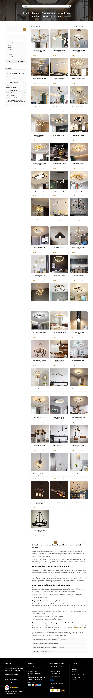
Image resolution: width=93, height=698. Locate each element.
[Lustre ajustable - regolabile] (79, 152)
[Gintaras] (6, 58)
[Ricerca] (24, 29)
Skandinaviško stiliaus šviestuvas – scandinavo (78, 107)
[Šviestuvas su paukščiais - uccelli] (59, 320)
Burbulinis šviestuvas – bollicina (59, 191)
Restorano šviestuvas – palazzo (59, 445)
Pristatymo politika (33, 669)
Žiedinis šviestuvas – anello (39, 247)
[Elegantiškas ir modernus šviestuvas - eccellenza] (59, 405)
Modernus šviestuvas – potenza (78, 78)
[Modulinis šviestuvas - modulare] (59, 152)
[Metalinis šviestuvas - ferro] (79, 292)
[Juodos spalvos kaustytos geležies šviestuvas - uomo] (79, 434)
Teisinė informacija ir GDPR (35, 679)
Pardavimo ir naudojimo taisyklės (36, 677)
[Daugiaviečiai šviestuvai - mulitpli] (79, 490)
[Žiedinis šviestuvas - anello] (40, 235)
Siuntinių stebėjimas (83, 1)
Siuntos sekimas (54, 669)
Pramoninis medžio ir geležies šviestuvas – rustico (40, 503)
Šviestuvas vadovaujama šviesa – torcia (78, 389)
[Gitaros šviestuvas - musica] (59, 490)
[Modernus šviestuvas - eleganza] (40, 320)
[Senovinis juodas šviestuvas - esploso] (79, 207)
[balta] (6, 50)
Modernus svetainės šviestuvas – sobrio (59, 474)
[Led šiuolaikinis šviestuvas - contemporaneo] (40, 123)
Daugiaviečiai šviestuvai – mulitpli (78, 502)
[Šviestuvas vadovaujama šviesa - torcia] (79, 377)
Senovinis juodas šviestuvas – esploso (78, 219)
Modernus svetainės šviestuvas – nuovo (78, 276)
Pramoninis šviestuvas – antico (59, 247)
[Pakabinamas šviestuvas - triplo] (40, 67)
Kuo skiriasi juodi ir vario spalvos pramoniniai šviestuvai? (45, 643)
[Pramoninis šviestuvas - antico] (59, 235)
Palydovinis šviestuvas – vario (39, 417)
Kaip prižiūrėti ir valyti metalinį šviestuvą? (42, 651)
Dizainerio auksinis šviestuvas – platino (78, 248)
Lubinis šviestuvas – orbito (78, 135)
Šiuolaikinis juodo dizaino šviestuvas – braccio (59, 361)
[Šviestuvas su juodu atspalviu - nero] (40, 434)
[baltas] (6, 52)
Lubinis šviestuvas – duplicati (39, 191)
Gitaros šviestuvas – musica (59, 502)
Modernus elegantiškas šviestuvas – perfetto (39, 474)
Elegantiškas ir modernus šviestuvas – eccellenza (59, 418)
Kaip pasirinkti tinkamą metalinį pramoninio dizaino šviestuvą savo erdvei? (49, 639)
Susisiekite (75, 1)
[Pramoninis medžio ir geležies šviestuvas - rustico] (40, 490)
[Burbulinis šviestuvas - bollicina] (59, 180)
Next (85, 542)
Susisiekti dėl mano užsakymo (12, 679)
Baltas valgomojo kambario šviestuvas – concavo (59, 79)
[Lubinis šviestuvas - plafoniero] (59, 123)
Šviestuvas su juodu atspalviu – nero (40, 446)
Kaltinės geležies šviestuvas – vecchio (39, 531)
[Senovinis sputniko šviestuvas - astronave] (40, 38)
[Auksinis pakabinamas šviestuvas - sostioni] (59, 38)
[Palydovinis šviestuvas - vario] (40, 405)
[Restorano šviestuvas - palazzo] (59, 434)
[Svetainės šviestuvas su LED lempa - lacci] (40, 152)
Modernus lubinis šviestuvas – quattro (59, 304)
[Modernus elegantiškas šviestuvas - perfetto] (40, 462)
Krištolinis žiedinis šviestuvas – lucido (40, 304)
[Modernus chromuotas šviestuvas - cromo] (79, 349)
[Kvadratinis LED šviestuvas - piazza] (79, 405)
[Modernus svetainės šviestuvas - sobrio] (59, 462)
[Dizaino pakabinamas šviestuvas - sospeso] (79, 38)
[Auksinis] (6, 49)
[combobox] (45, 6)
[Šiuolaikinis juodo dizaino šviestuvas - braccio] (59, 349)
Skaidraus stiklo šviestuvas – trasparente (39, 107)
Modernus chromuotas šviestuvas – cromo (79, 361)
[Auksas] (6, 45)
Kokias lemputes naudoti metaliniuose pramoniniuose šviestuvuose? (48, 647)
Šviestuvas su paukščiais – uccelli (59, 332)
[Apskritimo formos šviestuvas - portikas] (40, 264)
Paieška (8, 27)
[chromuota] (6, 56)
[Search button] (69, 6)
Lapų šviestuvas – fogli (78, 191)
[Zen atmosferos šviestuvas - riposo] (79, 320)
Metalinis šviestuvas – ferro (78, 304)
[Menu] (87, 6)
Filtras (11, 61)
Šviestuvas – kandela (59, 388)
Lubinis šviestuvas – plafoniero (59, 135)
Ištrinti (20, 61)
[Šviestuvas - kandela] (59, 377)
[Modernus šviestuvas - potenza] (79, 67)
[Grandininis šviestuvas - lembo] (79, 462)
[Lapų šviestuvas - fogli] (79, 180)
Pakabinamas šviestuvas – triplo (39, 78)
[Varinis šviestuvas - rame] (40, 377)
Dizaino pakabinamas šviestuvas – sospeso (78, 51)
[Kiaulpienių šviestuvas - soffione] (40, 207)
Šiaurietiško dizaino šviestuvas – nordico (59, 107)
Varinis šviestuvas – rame (40, 388)
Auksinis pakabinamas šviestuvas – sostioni (59, 51)
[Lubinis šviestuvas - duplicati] (40, 180)
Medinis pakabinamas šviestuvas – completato (39, 361)
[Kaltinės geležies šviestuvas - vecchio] (40, 519)
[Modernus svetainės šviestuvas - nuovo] (79, 264)
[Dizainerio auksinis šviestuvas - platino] (79, 235)
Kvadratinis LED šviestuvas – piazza (78, 417)
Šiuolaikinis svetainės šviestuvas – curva (59, 219)
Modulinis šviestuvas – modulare (59, 163)
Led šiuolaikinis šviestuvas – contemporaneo (39, 136)
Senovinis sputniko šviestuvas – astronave (39, 51)
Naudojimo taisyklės (55, 671)
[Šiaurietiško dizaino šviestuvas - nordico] (59, 95)
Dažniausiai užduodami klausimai (58, 666)
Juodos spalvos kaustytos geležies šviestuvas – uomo (78, 446)
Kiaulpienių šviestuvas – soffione (39, 219)
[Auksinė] (6, 47)
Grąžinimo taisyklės (55, 673)
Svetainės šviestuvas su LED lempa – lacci (39, 164)
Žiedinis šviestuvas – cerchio (59, 275)
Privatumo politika (32, 671)
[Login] (82, 6)
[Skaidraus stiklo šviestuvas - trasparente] (40, 95)
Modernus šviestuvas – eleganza (39, 332)
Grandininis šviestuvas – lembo (79, 473)
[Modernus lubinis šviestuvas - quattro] (59, 292)
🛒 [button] (63, 55)
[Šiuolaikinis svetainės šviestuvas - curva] (59, 207)
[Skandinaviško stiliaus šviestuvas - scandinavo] (79, 95)
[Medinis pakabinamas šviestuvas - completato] (40, 349)
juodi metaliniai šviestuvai (76, 627)
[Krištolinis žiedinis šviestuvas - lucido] (40, 292)
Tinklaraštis (31, 666)
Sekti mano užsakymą (10, 677)
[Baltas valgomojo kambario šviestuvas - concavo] (59, 67)
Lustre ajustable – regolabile (78, 163)
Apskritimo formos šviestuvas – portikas (39, 276)
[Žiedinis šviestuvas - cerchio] (59, 264)
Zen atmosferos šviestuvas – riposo (78, 333)
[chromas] (6, 54)
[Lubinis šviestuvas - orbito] (79, 123)
